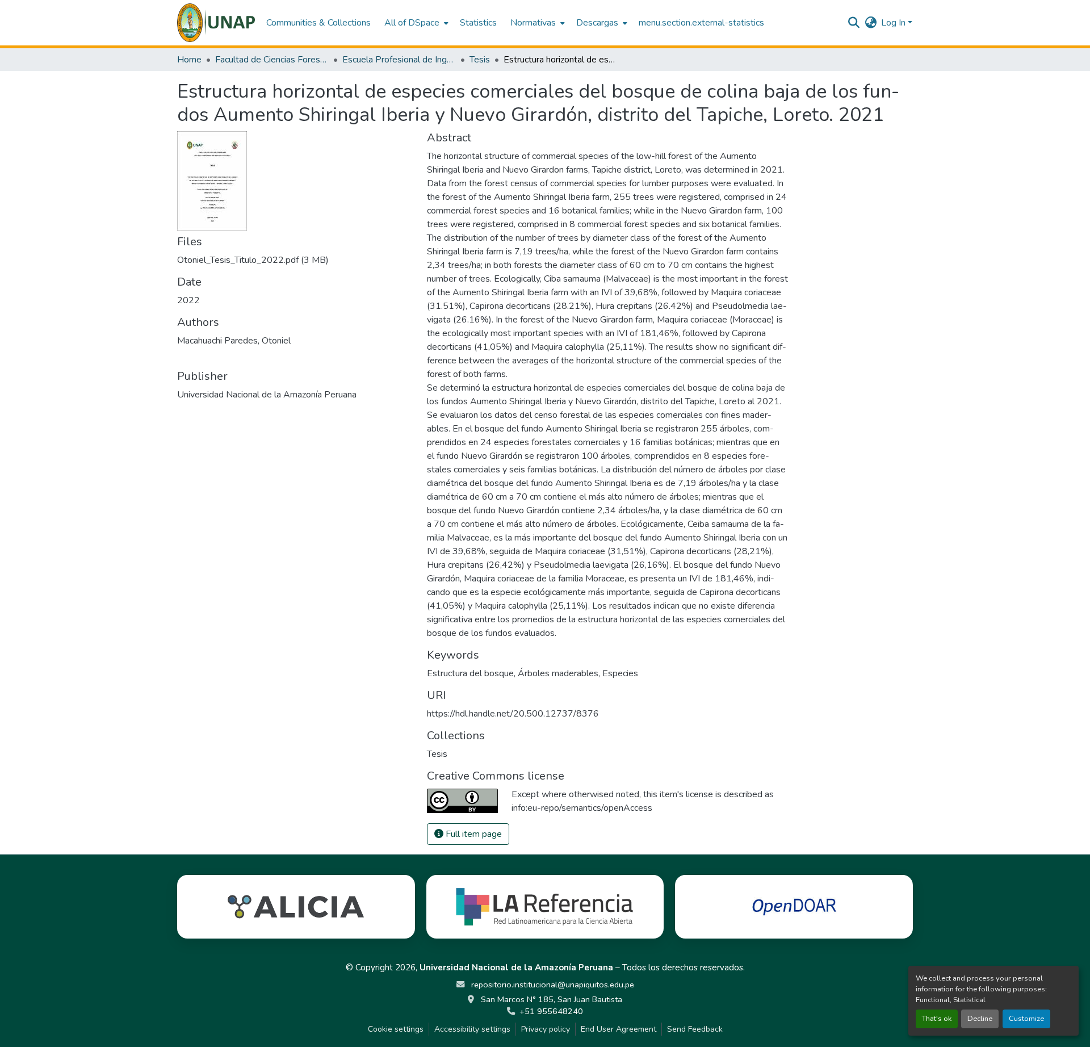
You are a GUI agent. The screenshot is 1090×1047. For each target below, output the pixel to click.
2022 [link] (188, 300)
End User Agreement (618, 1029)
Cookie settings (396, 1029)
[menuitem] (415, 22)
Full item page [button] (472, 834)
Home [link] (189, 59)
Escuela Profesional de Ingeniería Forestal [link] (399, 59)
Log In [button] (894, 22)
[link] (295, 260)
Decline (979, 1019)
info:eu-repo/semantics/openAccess (582, 808)
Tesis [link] (479, 59)
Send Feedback (695, 1029)
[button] (216, 22)
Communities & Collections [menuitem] (318, 22)
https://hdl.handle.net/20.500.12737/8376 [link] (513, 713)
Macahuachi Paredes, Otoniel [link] (234, 340)
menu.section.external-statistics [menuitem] (701, 22)
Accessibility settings (472, 1029)
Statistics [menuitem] (478, 22)
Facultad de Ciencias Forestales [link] (272, 59)
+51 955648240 (551, 1011)
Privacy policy (545, 1029)
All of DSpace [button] (411, 22)
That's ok (936, 1019)
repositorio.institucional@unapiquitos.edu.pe (551, 984)
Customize (1026, 1019)
